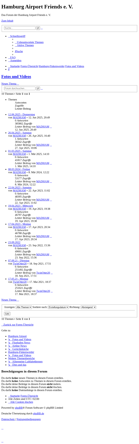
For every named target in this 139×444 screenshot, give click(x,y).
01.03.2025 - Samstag (20, 151)
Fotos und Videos (16, 76)
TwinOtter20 (20, 263)
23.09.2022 (14, 242)
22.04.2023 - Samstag (20, 187)
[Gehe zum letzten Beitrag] (51, 126)
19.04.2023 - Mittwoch (20, 205)
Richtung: (75, 307)
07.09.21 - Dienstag (18, 260)
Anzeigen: (10, 307)
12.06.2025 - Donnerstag (21, 114)
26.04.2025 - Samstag (20, 132)
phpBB (19, 407)
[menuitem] (29, 42)
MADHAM (19, 117)
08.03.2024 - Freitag (19, 169)
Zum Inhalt (7, 20)
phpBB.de (38, 413)
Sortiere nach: (40, 307)
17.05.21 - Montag (18, 278)
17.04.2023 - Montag (19, 224)
